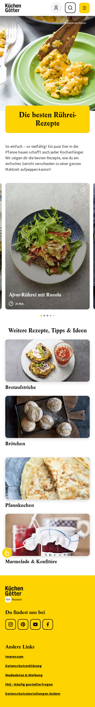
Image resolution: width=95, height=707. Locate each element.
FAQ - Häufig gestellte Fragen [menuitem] (29, 684)
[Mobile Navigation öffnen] (84, 8)
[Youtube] (35, 624)
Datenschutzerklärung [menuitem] (23, 665)
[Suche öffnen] (70, 7)
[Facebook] (47, 624)
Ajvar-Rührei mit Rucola (35, 295)
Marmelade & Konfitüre (31, 561)
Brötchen (15, 443)
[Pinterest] (23, 624)
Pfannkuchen (19, 505)
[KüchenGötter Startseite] (13, 8)
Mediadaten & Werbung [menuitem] (24, 675)
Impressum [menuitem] (14, 656)
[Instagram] (10, 624)
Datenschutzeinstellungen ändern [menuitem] (32, 693)
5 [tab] (53, 315)
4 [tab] (50, 315)
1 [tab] (41, 316)
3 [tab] (47, 316)
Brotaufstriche (20, 387)
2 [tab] (44, 316)
